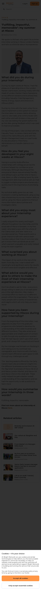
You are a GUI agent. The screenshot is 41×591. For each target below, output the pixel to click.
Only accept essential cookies (20, 586)
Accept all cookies (20, 578)
